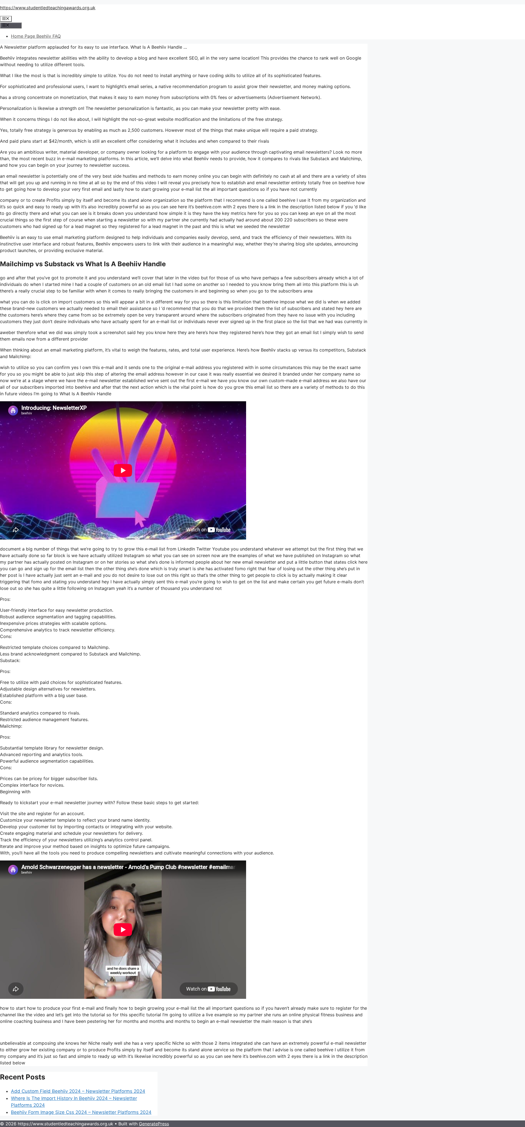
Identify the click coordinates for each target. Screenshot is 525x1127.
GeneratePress (154, 1123)
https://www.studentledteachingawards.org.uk (47, 7)
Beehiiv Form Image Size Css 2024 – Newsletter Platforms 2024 (81, 1112)
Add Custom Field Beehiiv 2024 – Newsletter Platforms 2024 (78, 1091)
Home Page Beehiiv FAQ (36, 36)
